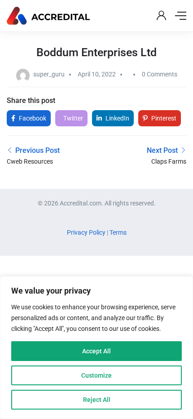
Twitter (72, 118)
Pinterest (163, 118)
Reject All (96, 399)
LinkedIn (116, 118)
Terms (118, 232)
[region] (96, 347)
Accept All (96, 351)
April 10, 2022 (97, 74)
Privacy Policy (87, 232)
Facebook (32, 118)
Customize (96, 375)
